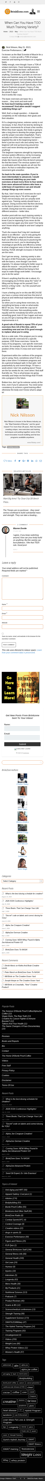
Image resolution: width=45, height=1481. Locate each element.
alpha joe (24, 1365)
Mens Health (10, 1284)
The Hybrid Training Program (18, 1326)
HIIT (20, 1410)
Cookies (5, 1075)
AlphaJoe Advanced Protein (18, 1166)
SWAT (31, 1439)
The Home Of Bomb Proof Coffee (16, 1056)
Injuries (8, 1271)
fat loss (32, 1401)
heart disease (9, 1410)
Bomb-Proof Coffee (13, 1207)
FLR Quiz (9, 1245)
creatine (9, 1401)
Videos (5, 1061)
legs (4, 1427)
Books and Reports (10, 1041)
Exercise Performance (12, 50)
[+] (22, 485)
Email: (7, 734)
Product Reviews (12, 1301)
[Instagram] (19, 2)
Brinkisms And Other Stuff (16, 1211)
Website (4, 623)
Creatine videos (12, 1228)
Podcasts (9, 1297)
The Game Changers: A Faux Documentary (21, 1026)
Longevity (9, 1279)
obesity (23, 1427)
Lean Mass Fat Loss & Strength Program (18, 1421)
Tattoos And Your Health (12, 1024)
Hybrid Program (33, 1410)
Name (4, 604)
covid (32, 1392)
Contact (5, 1051)
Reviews (6, 1036)
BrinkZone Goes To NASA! (16, 950)
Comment (5, 576)
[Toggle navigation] (38, 11)
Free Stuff (6, 1066)
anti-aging (6, 1374)
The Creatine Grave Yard (25, 976)
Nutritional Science (13, 1292)
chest (30, 1387)
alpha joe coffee (29, 1369)
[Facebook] (10, 2)
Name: (7, 724)
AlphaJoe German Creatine (16, 933)
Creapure (33, 1396)
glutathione (22, 1406)
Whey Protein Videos (14, 1348)
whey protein (18, 1460)
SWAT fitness (34, 1444)
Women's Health (12, 1352)
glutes (31, 1406)
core (24, 1392)
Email (4, 613)
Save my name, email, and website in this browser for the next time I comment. (21, 637)
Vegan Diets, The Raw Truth (14, 1016)
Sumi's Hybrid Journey (14, 1439)
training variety (13, 447)
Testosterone (27, 1449)
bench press (23, 1374)
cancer (21, 1383)
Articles (8, 1198)
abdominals (7, 1365)
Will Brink (8, 976)
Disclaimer (6, 1080)
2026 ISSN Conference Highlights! (19, 901)
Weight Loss (10, 1343)
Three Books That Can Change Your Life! (22, 908)
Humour (8, 1267)
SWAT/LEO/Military (13, 1322)
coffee (15, 1392)
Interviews (9, 1275)
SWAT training (10, 1449)
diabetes (22, 1400)
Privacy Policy (8, 1070)
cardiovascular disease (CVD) (13, 1387)
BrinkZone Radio (12, 1215)
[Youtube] (14, 2)
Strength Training (12, 1314)
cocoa (6, 1392)
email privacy (26, 752)
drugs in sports (11, 1232)
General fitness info (13, 1254)
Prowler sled (25, 1431)
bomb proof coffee (9, 1383)
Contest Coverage (13, 1224)
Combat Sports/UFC (14, 1220)
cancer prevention (33, 1383)
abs (16, 1365)
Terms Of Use (8, 1085)
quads (34, 1431)
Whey (5, 1460)
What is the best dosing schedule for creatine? (24, 894)
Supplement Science (14, 1318)
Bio (3, 1046)
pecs (31, 1427)
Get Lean (9, 1262)
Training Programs (13, 1331)
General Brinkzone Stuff (15, 1250)
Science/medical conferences (18, 1309)
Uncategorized (11, 1335)
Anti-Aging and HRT (14, 1190)
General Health (12, 1258)
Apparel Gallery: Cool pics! (17, 1194)
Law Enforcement (21, 1415)
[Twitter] (6, 2)
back (14, 1374)
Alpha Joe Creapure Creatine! (17, 925)
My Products (10, 1288)
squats (5, 1435)
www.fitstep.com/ (33, 442)
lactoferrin (7, 1415)
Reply (15, 549)
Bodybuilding (11, 1203)
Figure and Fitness (13, 1241)
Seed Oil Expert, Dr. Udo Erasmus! (21, 1173)
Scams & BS (10, 1305)
